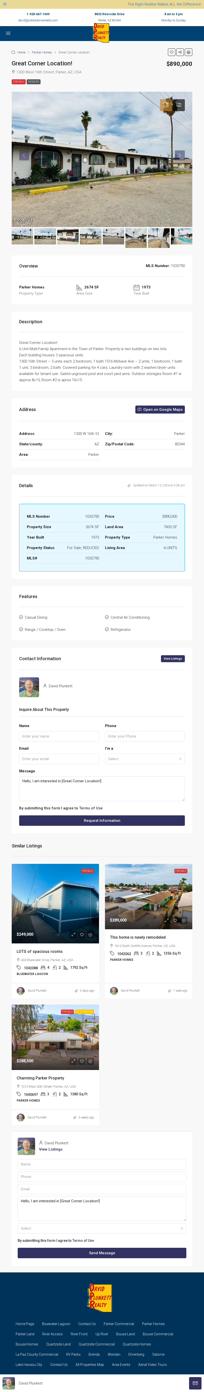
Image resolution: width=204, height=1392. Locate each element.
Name (24, 726)
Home (21, 52)
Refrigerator (121, 629)
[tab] (166, 105)
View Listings (173, 658)
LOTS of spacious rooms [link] (40, 951)
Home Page (25, 1324)
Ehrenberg (136, 1354)
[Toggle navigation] (5, 4)
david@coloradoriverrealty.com (38, 20)
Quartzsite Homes (137, 1344)
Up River (102, 1334)
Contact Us (87, 1324)
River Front (79, 1334)
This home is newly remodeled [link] (138, 937)
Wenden (114, 1354)
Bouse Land (125, 1334)
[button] (171, 52)
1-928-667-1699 (38, 14)
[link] (55, 903)
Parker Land (25, 1334)
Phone (110, 726)
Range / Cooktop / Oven (45, 629)
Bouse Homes (27, 1344)
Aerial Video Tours (152, 1365)
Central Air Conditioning (130, 617)
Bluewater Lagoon (56, 1324)
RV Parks (73, 1354)
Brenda (94, 1354)
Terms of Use (91, 808)
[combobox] (145, 759)
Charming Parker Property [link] (40, 1078)
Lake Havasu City (29, 1365)
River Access (52, 1334)
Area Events (121, 1365)
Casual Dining (36, 617)
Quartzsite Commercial (97, 1344)
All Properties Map (90, 1365)
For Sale (18, 81)
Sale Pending (84, 1011)
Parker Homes (42, 52)
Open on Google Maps (162, 409)
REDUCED (33, 81)
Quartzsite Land (58, 1344)
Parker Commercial (119, 1324)
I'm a (109, 748)
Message (27, 771)
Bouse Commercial (158, 1334)
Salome (158, 1354)
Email (24, 748)
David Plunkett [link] (37, 990)
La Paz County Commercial (37, 1354)
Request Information (102, 820)
